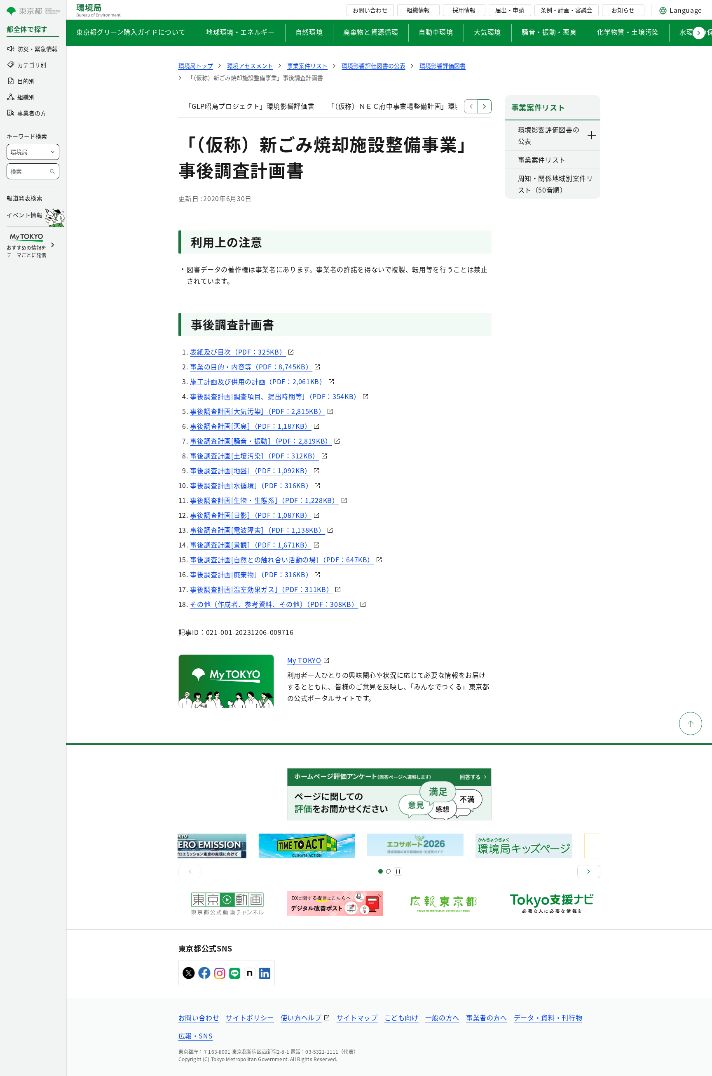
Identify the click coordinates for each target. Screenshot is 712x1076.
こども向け (401, 1017)
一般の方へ (442, 1017)
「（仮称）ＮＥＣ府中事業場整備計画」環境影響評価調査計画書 (425, 106)
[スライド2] (388, 871)
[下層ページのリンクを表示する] (592, 135)
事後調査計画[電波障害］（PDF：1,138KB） (257, 530)
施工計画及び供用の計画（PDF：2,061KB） (258, 381)
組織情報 (418, 10)
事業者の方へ (486, 1017)
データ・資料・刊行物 (548, 1017)
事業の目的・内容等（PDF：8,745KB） (251, 366)
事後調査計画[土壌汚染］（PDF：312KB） (254, 455)
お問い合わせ (370, 10)
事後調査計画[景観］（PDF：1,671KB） (251, 545)
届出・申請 (509, 10)
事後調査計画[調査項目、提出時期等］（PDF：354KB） (275, 396)
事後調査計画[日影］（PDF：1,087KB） (251, 515)
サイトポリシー (250, 1017)
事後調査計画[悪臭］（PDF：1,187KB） (251, 426)
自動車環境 (436, 32)
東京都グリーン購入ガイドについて (130, 32)
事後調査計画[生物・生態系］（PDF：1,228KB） (264, 500)
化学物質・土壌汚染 (628, 32)
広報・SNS (195, 1036)
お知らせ (623, 10)
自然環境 (309, 32)
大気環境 (487, 32)
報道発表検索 (24, 198)
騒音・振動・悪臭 (549, 32)
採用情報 (463, 10)
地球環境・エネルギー (240, 32)
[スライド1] (380, 871)
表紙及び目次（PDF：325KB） (238, 352)
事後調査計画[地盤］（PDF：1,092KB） (251, 470)
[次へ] (588, 871)
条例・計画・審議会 (567, 10)
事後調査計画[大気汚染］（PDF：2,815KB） (257, 411)
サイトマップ (357, 1017)
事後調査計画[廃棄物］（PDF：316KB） (251, 574)
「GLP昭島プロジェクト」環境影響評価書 (250, 106)
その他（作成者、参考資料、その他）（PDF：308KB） (274, 604)
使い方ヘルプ (301, 1017)
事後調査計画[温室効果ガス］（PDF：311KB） (261, 589)
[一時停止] (398, 871)
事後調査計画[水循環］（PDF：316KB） (251, 485)
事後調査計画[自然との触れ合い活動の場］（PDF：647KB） (282, 559)
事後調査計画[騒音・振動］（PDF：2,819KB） (261, 441)
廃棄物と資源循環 (370, 32)
